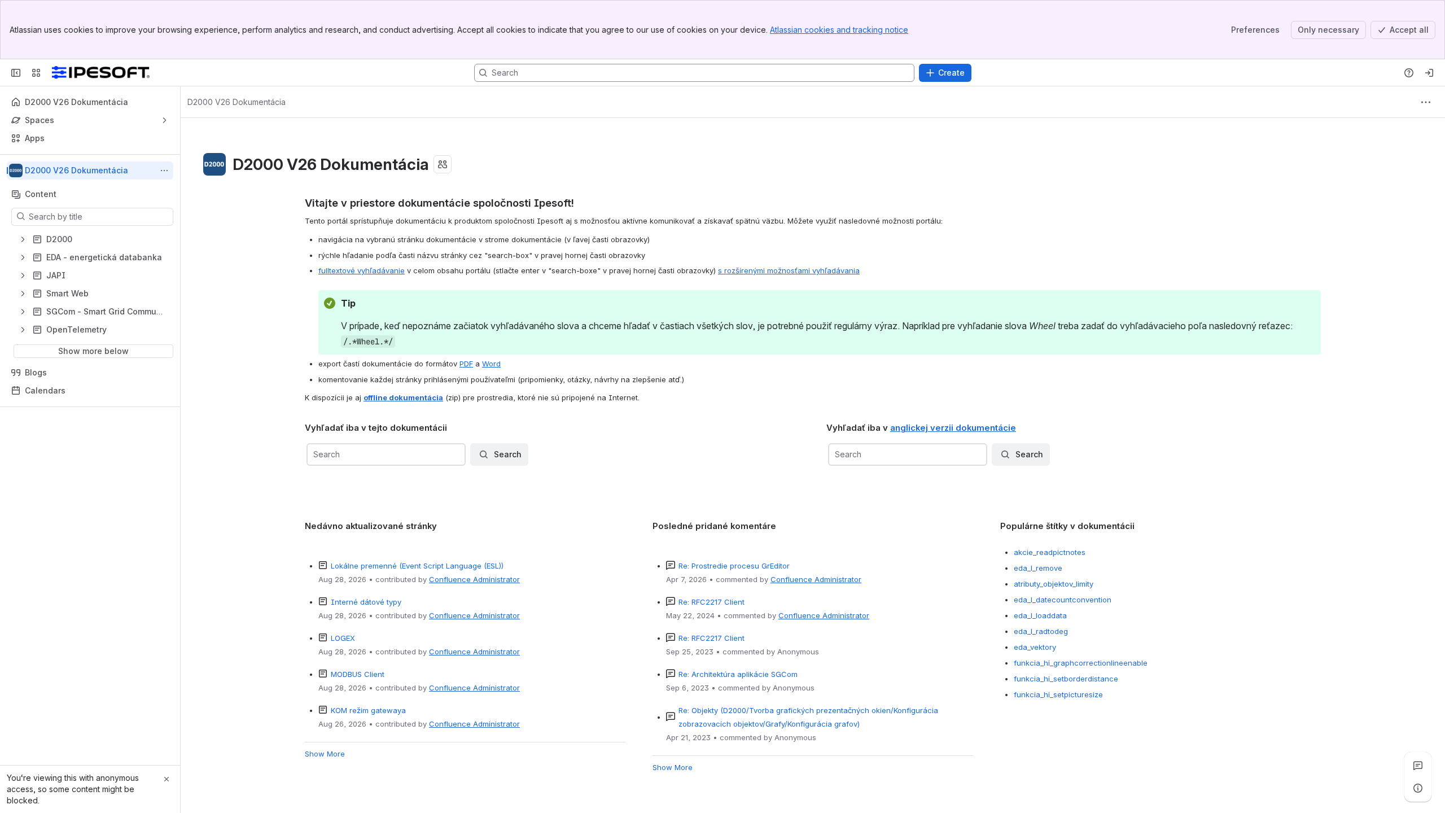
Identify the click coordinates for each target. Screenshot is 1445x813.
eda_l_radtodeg (1041, 631)
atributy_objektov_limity (1053, 583)
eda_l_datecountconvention (1062, 599)
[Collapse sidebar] (16, 73)
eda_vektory (1035, 647)
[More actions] (164, 170)
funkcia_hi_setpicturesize (1058, 694)
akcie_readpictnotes (1049, 552)
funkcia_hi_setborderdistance (1066, 678)
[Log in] (1429, 73)
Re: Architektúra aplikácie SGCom (738, 674)
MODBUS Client (357, 674)
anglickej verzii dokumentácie (953, 428)
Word (491, 363)
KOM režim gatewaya (368, 710)
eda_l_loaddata (1040, 615)
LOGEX (343, 637)
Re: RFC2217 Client (711, 601)
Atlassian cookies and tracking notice (839, 29)
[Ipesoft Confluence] (101, 73)
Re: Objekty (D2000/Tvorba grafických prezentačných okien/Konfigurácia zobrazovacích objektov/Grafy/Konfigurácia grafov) (809, 717)
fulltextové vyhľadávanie (361, 270)
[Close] (166, 779)
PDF (466, 363)
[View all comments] (1418, 766)
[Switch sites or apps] (36, 73)
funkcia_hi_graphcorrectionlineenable (1081, 662)
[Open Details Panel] (1418, 788)
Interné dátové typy (366, 601)
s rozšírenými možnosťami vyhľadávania (789, 270)
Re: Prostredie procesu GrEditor (734, 565)
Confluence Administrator (474, 579)
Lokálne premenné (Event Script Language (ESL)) (417, 565)
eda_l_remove (1038, 567)
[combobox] (314, 454)
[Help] (1409, 73)
